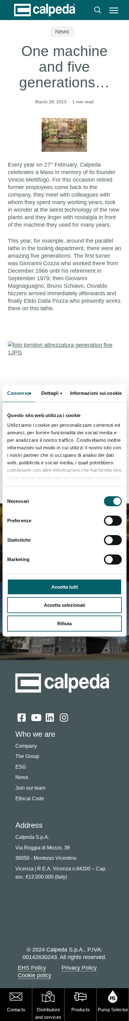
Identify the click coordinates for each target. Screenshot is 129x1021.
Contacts (16, 1009)
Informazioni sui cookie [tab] (96, 393)
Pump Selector (113, 1009)
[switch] (113, 521)
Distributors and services (48, 1013)
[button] (113, 10)
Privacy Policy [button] (79, 968)
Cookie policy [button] (34, 975)
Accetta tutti (64, 587)
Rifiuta (64, 623)
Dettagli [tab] (50, 393)
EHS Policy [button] (32, 968)
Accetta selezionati (64, 605)
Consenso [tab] (18, 393)
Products (80, 1009)
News (62, 31)
